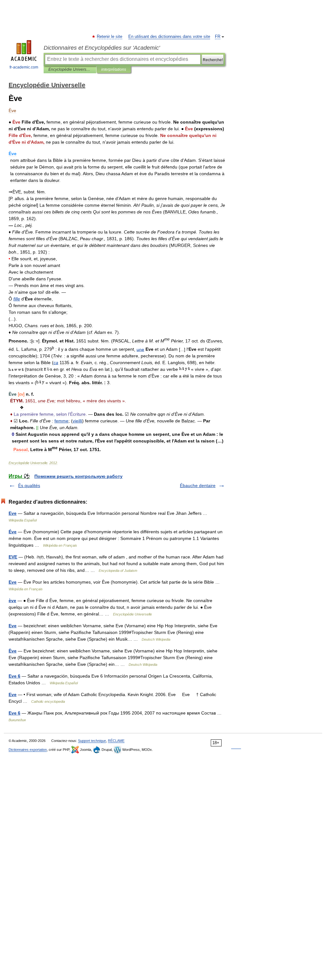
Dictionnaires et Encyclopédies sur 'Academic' (102, 48)
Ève (13, 650)
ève (12, 600)
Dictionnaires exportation (28, 749)
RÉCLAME (116, 741)
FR (217, 36)
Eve (13, 513)
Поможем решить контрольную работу (78, 476)
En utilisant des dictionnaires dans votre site (169, 36)
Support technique (92, 741)
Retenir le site (109, 36)
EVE (13, 556)
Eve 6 (14, 676)
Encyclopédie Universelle (69, 69)
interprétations (113, 69)
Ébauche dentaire (198, 485)
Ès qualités (29, 485)
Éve (13, 531)
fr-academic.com (24, 67)
